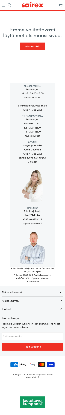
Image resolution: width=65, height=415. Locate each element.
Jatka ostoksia (33, 46)
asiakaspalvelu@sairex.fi (32, 105)
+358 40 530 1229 (32, 219)
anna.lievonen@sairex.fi (32, 157)
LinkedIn (32, 161)
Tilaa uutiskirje (32, 346)
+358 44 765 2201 (32, 109)
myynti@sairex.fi (32, 223)
